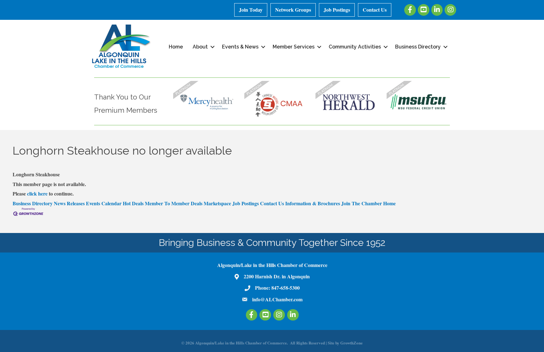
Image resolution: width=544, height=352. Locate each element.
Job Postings (337, 9)
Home (176, 47)
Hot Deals (133, 203)
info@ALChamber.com (277, 299)
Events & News (240, 47)
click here (37, 193)
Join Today (251, 9)
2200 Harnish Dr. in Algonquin (277, 276)
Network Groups (293, 9)
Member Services (293, 47)
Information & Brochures (312, 203)
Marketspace (217, 203)
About (200, 47)
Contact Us (375, 9)
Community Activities (355, 47)
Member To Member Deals (173, 203)
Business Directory (418, 47)
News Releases (69, 203)
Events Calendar (104, 203)
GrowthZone (351, 343)
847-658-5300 (285, 287)
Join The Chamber (361, 203)
